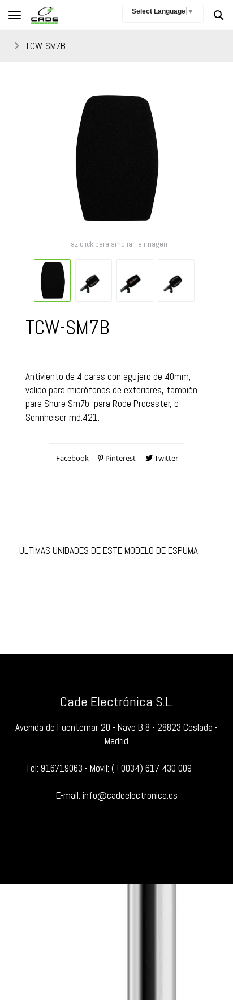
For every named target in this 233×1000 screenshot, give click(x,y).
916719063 (62, 768)
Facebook (71, 458)
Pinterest (119, 458)
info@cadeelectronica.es (130, 795)
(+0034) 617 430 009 (151, 768)
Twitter (165, 458)
